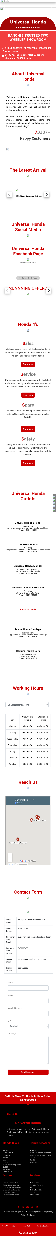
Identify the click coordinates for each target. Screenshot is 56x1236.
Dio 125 (32, 1157)
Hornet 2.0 (6, 1155)
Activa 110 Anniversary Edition (40, 1155)
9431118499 (11, 51)
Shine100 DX (7, 1172)
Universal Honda (28, 262)
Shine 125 (6, 1169)
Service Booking (43, 1226)
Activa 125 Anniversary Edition (40, 1153)
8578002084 (30, 48)
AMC (31, 1187)
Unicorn (5, 1162)
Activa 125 (33, 1162)
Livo (4, 1160)
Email (10, 995)
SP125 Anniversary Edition (12, 1165)
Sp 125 (5, 1157)
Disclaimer (31, 1215)
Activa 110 (33, 1150)
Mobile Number (15, 1008)
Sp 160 (5, 1167)
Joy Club (33, 1192)
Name (10, 982)
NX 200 (5, 1150)
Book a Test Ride (36, 1190)
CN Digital (17, 1212)
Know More (28, 429)
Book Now (28, 364)
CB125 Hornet (8, 1153)
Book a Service (35, 1183)
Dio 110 (32, 1160)
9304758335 (44, 48)
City (9, 1021)
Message (12, 1033)
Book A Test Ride (8, 1226)
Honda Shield (34, 1195)
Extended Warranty (36, 1185)
